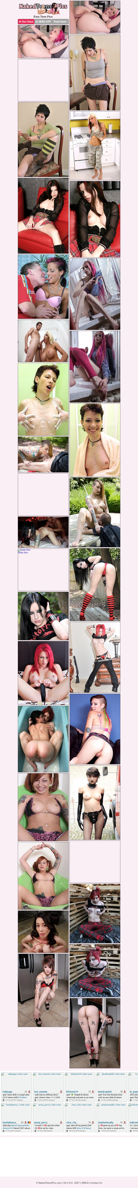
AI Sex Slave (26, 21)
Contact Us (96, 1182)
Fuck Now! (60, 21)
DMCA (85, 1182)
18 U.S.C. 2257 (71, 1182)
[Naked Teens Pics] (43, 9)
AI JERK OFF (43, 21)
